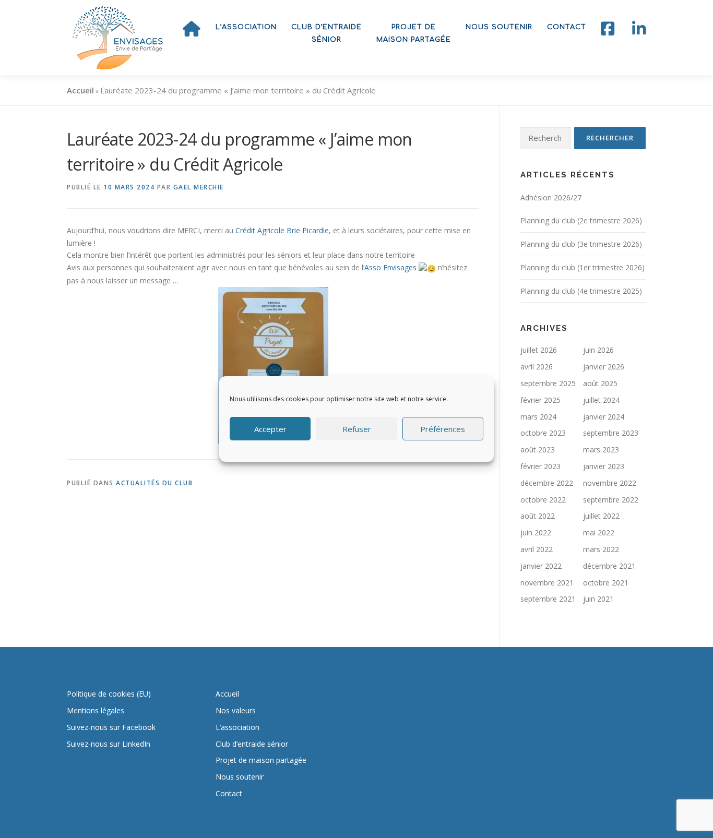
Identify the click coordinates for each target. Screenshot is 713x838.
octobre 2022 (543, 500)
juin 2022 (535, 532)
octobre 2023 (543, 433)
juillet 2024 (601, 400)
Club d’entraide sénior (252, 744)
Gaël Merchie (198, 187)
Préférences (442, 429)
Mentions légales (95, 710)
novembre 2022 (609, 483)
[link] (282, 230)
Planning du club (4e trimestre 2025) (581, 291)
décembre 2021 (609, 566)
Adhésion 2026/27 (550, 197)
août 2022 (537, 516)
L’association (246, 27)
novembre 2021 (547, 583)
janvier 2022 (541, 566)
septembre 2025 (548, 383)
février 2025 (540, 400)
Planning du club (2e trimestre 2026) (581, 220)
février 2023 (540, 466)
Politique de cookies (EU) (109, 694)
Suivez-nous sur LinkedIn (108, 744)
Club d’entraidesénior (326, 33)
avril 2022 (536, 549)
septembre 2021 (548, 599)
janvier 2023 (603, 466)
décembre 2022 (546, 483)
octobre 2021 (605, 583)
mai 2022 (598, 532)
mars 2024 (538, 417)
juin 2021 (598, 599)
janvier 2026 (603, 367)
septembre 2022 (610, 500)
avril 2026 (536, 367)
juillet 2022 (601, 516)
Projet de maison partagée (261, 760)
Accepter (270, 429)
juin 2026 (598, 350)
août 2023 (537, 449)
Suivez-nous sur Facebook (111, 727)
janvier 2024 (603, 417)
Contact (566, 27)
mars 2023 (601, 449)
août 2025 (600, 383)
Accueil (80, 90)
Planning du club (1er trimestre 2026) (582, 267)
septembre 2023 (610, 433)
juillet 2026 (538, 350)
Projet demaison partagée (413, 33)
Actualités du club (154, 482)
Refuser (356, 429)
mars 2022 (601, 549)
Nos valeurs (236, 710)
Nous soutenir (499, 27)
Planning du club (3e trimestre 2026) (581, 244)
